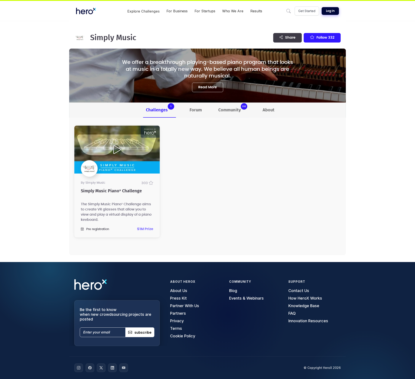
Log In (330, 11)
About (269, 110)
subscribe (143, 332)
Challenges (159, 108)
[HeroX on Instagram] (78, 367)
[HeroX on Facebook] (90, 367)
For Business (177, 11)
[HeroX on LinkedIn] (112, 367)
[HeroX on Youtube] (123, 367)
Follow (325, 37)
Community (232, 108)
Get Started (306, 11)
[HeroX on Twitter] (101, 367)
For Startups (205, 11)
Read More (207, 87)
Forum (196, 110)
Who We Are (232, 11)
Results (256, 11)
